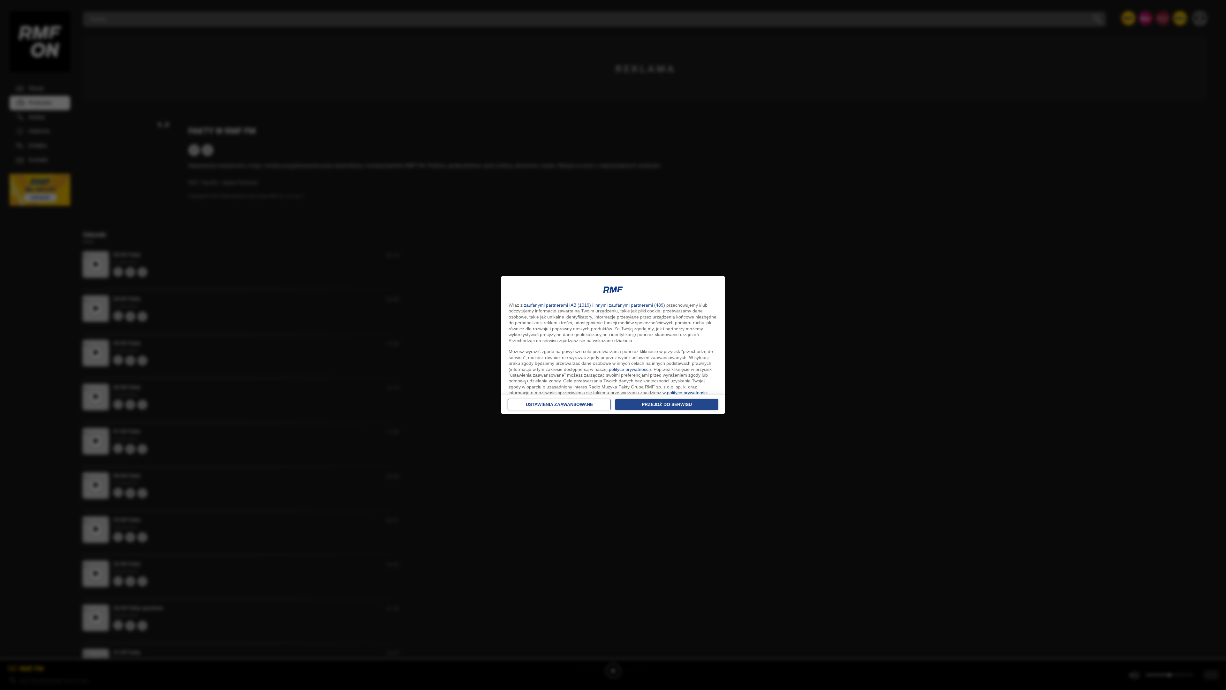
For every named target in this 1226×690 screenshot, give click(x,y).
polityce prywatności (629, 369)
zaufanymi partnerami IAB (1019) (557, 305)
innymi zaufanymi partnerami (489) (629, 305)
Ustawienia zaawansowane (559, 404)
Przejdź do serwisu (667, 404)
